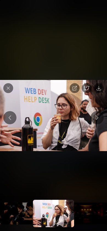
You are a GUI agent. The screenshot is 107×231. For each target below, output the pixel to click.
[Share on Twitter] (87, 88)
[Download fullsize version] (99, 88)
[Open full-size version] (75, 88)
